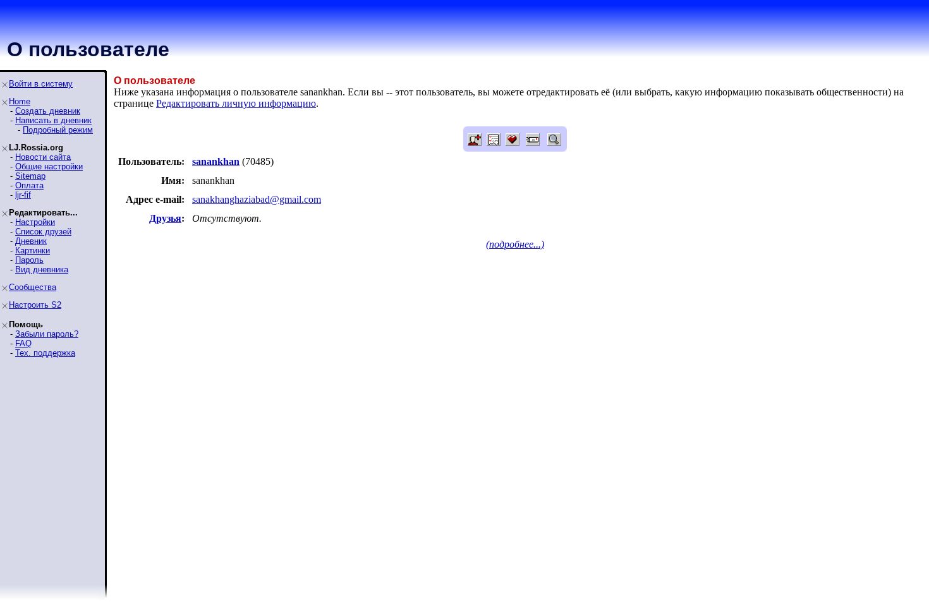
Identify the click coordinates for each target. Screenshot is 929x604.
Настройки (35, 222)
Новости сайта (43, 157)
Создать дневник (47, 111)
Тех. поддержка (45, 353)
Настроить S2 (35, 305)
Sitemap (30, 176)
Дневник (31, 241)
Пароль (29, 260)
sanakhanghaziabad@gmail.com (256, 199)
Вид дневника (41, 269)
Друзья (165, 218)
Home (19, 101)
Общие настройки (49, 166)
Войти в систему (41, 83)
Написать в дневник (53, 120)
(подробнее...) (515, 244)
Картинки (32, 250)
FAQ (23, 343)
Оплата (29, 185)
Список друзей (43, 231)
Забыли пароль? (46, 334)
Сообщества (32, 287)
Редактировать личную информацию (236, 103)
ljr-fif (23, 195)
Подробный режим (58, 130)
